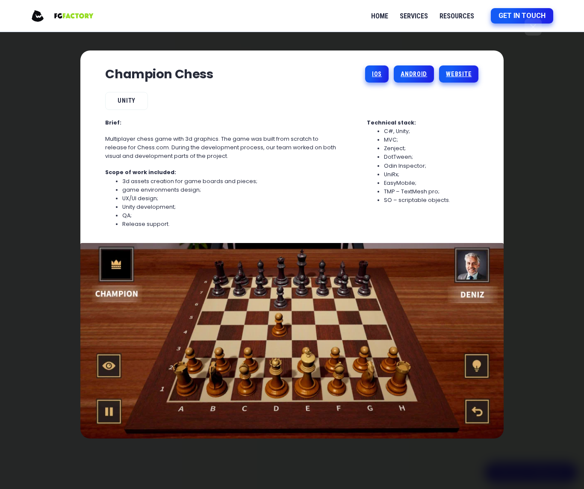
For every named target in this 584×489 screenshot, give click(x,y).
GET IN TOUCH (522, 16)
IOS (377, 74)
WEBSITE (459, 74)
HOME (379, 16)
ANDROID (414, 74)
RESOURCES (456, 16)
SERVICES (414, 16)
